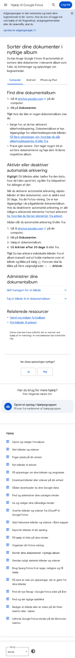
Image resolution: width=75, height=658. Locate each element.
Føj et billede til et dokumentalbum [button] (28, 299)
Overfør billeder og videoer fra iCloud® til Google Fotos (36, 512)
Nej (45, 371)
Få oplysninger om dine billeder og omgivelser (38, 472)
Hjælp (10, 433)
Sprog (12, 647)
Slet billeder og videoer (25, 449)
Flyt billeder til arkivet (23, 322)
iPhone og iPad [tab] (48, 80)
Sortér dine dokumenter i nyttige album (35, 553)
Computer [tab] (15, 80)
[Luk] (72, 14)
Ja (28, 371)
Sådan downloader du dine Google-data (35, 487)
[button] (5, 5)
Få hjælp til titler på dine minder (30, 537)
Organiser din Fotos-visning (28, 545)
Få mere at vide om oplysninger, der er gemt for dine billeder (39, 582)
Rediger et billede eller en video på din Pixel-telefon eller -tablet (37, 609)
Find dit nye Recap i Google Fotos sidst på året (39, 591)
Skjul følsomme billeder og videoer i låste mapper (40, 522)
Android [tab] (31, 80)
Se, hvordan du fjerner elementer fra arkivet (34, 216)
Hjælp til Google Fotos (27, 5)
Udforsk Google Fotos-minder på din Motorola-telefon (39, 621)
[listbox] (17, 651)
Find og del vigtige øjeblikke (28, 599)
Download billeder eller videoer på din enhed (37, 480)
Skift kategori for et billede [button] (24, 290)
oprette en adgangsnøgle (18, 30)
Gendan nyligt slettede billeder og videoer (36, 560)
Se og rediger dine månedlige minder (33, 503)
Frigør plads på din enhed (27, 457)
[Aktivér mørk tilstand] (33, 651)
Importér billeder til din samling (29, 530)
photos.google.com (30, 99)
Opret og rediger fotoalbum (27, 317)
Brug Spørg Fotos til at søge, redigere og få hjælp (37, 570)
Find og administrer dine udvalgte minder (35, 495)
